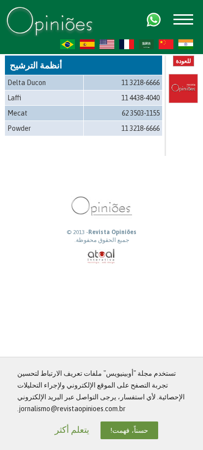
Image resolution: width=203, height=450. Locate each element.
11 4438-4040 (140, 98)
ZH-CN (166, 44)
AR (146, 44)
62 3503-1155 (141, 113)
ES (87, 44)
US (107, 44)
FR (126, 44)
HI (185, 44)
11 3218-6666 (140, 83)
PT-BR (67, 44)
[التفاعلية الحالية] (101, 256)
